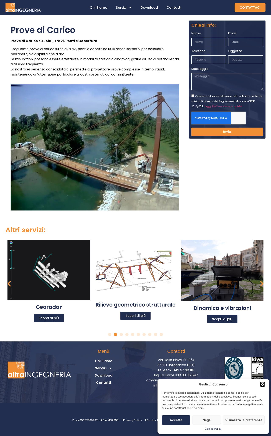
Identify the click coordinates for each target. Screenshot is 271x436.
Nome (196, 33)
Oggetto (235, 51)
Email (232, 33)
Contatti (173, 7)
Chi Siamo (98, 7)
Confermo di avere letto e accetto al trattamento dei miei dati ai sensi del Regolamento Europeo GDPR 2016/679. (227, 101)
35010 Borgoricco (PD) (176, 365)
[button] (262, 384)
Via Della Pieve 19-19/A (176, 360)
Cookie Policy (213, 428)
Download (149, 7)
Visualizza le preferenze (243, 420)
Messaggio (200, 69)
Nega (207, 420)
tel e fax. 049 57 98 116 (176, 370)
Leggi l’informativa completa (223, 106)
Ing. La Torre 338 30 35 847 (176, 375)
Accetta (176, 420)
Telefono (198, 51)
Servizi (121, 7)
